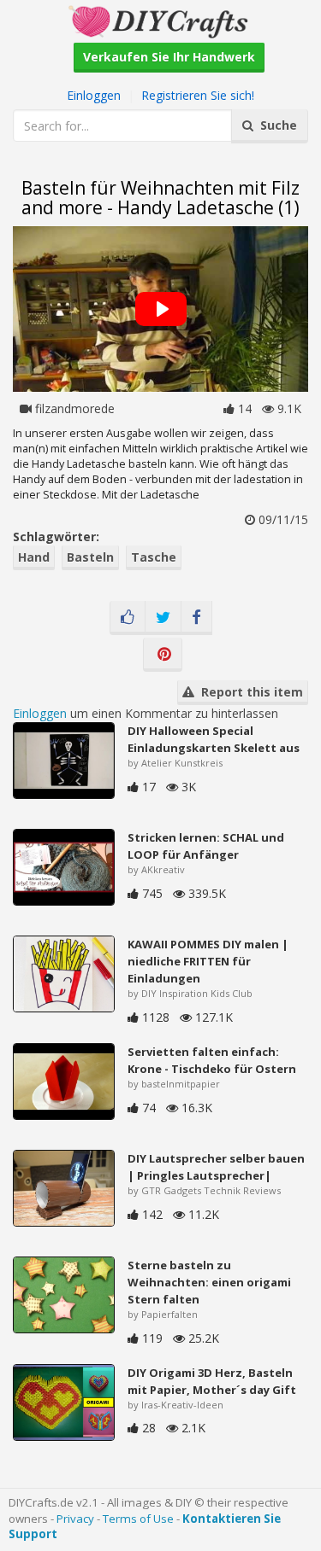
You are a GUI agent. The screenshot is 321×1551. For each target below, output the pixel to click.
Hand (34, 557)
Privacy (75, 1518)
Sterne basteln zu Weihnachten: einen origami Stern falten (209, 1282)
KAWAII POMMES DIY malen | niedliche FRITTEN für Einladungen (208, 961)
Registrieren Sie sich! (197, 95)
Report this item (248, 692)
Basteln (90, 557)
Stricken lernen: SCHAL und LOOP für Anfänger (206, 846)
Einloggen (94, 95)
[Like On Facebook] (128, 618)
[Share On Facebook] (196, 618)
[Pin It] (162, 655)
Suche (275, 125)
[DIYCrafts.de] (160, 20)
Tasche (153, 557)
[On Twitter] (163, 618)
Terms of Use (138, 1518)
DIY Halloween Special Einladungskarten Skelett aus (214, 739)
